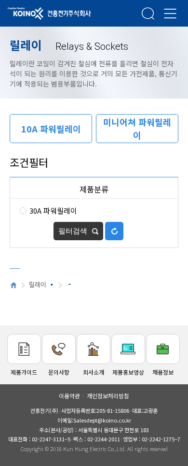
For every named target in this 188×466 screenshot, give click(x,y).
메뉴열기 (170, 13)
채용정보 (163, 372)
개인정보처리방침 (108, 396)
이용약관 (69, 396)
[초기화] (114, 231)
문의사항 (58, 372)
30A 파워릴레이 (53, 210)
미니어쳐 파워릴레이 (137, 128)
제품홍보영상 (128, 372)
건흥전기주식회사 (36, 14)
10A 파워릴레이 (51, 128)
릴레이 (37, 285)
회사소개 (93, 372)
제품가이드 (24, 372)
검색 (148, 13)
